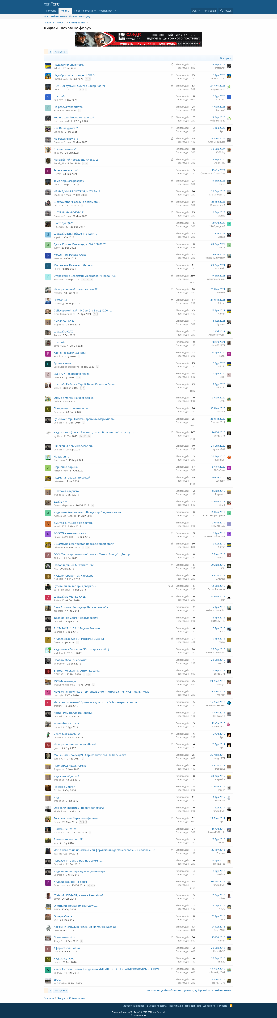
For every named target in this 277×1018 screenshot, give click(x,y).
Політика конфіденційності (185, 1005)
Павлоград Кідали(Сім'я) (70, 765)
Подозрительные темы (69, 64)
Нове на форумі (83, 10)
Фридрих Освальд (64, 684)
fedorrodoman (62, 885)
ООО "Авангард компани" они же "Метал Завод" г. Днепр (92, 554)
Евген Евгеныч (62, 589)
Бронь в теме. (63, 363)
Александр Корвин (65, 515)
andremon (59, 663)
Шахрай (59, 96)
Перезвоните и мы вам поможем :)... (78, 860)
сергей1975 (218, 982)
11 (83, 279)
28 (89, 436)
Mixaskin (220, 268)
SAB (56, 919)
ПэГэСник (219, 470)
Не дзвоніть (61, 456)
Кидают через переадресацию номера (79, 871)
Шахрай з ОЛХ (63, 331)
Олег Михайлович (65, 313)
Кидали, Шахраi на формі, (71, 882)
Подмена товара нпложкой (72, 477)
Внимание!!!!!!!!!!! (65, 829)
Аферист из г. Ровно (67, 948)
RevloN (221, 874)
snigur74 (59, 705)
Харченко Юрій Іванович (70, 352)
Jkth (223, 599)
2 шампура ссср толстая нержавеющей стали (84, 544)
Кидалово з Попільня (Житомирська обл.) (81, 649)
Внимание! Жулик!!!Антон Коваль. (77, 670)
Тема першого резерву (69, 181)
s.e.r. (222, 631)
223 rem (58, 99)
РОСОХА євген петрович (70, 533)
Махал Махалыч (215, 705)
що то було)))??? (64, 223)
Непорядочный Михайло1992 (74, 565)
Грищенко (219, 863)
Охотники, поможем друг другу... (76, 905)
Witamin (220, 387)
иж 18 (221, 663)
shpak (57, 237)
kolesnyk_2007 (217, 972)
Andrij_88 (59, 163)
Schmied (58, 131)
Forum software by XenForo (138, 1012)
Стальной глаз (62, 142)
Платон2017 (218, 422)
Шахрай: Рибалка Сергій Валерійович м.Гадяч (84, 384)
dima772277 (61, 345)
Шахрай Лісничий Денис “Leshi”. (75, 233)
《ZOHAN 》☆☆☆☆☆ (212, 173)
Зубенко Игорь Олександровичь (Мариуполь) (84, 419)
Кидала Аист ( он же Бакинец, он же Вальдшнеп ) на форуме (94, 432)
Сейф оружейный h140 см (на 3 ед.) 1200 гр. (83, 310)
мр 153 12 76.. (62, 832)
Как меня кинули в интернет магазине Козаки (85, 927)
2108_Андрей (217, 226)
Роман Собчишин (64, 536)
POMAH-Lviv (218, 525)
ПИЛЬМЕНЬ (218, 620)
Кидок (58, 797)
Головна (51, 10)
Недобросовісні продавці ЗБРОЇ (75, 75)
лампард (59, 303)
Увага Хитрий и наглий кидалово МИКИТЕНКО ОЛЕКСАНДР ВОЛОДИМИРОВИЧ (106, 969)
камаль (58, 258)
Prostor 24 (60, 300)
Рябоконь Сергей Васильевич (73, 446)
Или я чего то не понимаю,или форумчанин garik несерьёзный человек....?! (104, 850)
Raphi (57, 356)
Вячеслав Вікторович (66, 366)
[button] (95, 11)
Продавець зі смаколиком (71, 408)
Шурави (220, 324)
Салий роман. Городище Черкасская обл (81, 607)
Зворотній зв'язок (133, 1005)
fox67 (57, 642)
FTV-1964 (59, 279)
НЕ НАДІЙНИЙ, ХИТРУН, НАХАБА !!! (77, 191)
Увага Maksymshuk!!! (67, 734)
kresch (57, 387)
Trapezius (59, 324)
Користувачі (106, 10)
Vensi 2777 (60, 526)
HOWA (57, 173)
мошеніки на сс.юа (66, 723)
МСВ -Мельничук (65, 681)
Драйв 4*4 (60, 501)
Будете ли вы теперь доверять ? (75, 586)
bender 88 (219, 800)
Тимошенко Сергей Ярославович (76, 618)
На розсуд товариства (68, 107)
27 (85, 436)
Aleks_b (58, 558)
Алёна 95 (59, 600)
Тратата (58, 853)
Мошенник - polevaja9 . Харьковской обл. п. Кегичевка (90, 755)
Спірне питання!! (65, 149)
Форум (65, 10)
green (57, 748)
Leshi (56, 401)
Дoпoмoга (209, 1005)
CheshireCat (218, 726)
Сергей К (59, 422)
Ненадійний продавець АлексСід (76, 159)
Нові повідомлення (55, 16)
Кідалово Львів (64, 321)
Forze (57, 268)
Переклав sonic (138, 1015)
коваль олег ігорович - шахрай (74, 117)
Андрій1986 (61, 470)
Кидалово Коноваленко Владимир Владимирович (87, 512)
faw (56, 930)
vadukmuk (59, 653)
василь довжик (216, 278)
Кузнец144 (219, 449)
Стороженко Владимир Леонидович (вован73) (85, 276)
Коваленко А (217, 205)
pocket (221, 842)
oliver (57, 898)
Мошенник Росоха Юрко (70, 254)
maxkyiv (58, 695)
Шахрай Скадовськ (66, 491)
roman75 (59, 727)
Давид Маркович (64, 505)
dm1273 (58, 205)
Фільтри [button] (224, 58)
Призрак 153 (61, 226)
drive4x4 (58, 481)
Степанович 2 (217, 194)
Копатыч (220, 459)
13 (91, 279)
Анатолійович (217, 334)
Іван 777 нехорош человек (71, 373)
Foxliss (57, 790)
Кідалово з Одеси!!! (66, 776)
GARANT (58, 579)
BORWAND (219, 715)
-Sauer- (58, 951)
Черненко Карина (66, 467)
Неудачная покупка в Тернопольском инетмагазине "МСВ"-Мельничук (101, 691)
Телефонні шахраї (65, 170)
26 (81, 436)
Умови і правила (157, 1005)
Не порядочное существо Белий (75, 744)
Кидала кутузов (64, 958)
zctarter (58, 292)
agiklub (58, 436)
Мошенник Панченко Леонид (73, 265)
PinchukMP (60, 811)
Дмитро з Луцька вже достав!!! (74, 523)
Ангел (57, 335)
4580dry (58, 152)
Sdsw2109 (219, 930)
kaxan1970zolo (216, 832)
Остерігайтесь (63, 916)
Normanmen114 (63, 121)
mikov (57, 962)
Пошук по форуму (79, 16)
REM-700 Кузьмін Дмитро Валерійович (79, 86)
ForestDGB (219, 951)
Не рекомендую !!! (66, 138)
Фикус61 (59, 941)
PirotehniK (219, 67)
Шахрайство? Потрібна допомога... (77, 202)
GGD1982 (59, 674)
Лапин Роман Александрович (73, 713)
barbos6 (220, 110)
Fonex (57, 822)
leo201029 (60, 983)
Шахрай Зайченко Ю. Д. (70, 596)
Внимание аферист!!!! (68, 839)
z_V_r (222, 504)
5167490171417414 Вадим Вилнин (77, 628)
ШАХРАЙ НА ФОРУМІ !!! (69, 212)
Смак (56, 377)
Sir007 (58, 979)
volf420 (58, 972)
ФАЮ (57, 909)
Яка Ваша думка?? (66, 128)
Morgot (221, 684)
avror (57, 247)
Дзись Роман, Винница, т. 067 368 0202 (80, 244)
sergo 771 (219, 435)
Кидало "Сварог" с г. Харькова (73, 575)
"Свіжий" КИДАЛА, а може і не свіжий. (79, 895)
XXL (56, 568)
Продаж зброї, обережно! (70, 660)
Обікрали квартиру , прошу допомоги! (79, 808)
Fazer (57, 110)
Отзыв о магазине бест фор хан (74, 398)
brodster (58, 610)
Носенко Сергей (64, 787)
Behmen (220, 789)
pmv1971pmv (61, 737)
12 (87, 279)
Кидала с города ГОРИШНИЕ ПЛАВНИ (79, 639)
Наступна (60, 51)
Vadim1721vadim (215, 257)
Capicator (59, 412)
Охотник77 (60, 460)
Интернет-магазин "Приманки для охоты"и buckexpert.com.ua (95, 702)
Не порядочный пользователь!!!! (76, 289)
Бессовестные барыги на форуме (76, 818)
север (57, 89)
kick (56, 843)
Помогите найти (65, 937)
